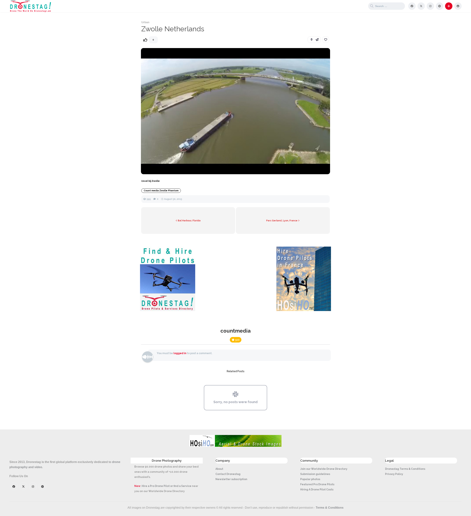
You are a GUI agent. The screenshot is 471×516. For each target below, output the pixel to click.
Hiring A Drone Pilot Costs (316, 489)
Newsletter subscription (231, 479)
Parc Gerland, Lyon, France (282, 220)
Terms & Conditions (329, 507)
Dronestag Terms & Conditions (405, 468)
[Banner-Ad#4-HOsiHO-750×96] (235, 445)
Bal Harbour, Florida (189, 220)
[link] (325, 39)
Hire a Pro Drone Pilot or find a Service (166, 486)
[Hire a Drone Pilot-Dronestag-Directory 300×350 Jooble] (167, 310)
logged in (179, 353)
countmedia (235, 331)
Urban (145, 22)
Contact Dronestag (227, 474)
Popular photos (310, 479)
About (219, 468)
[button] (448, 6)
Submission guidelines (315, 474)
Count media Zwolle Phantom (161, 190)
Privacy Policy (394, 474)
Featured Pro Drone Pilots (317, 484)
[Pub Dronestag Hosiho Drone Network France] (301, 310)
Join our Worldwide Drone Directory (323, 468)
